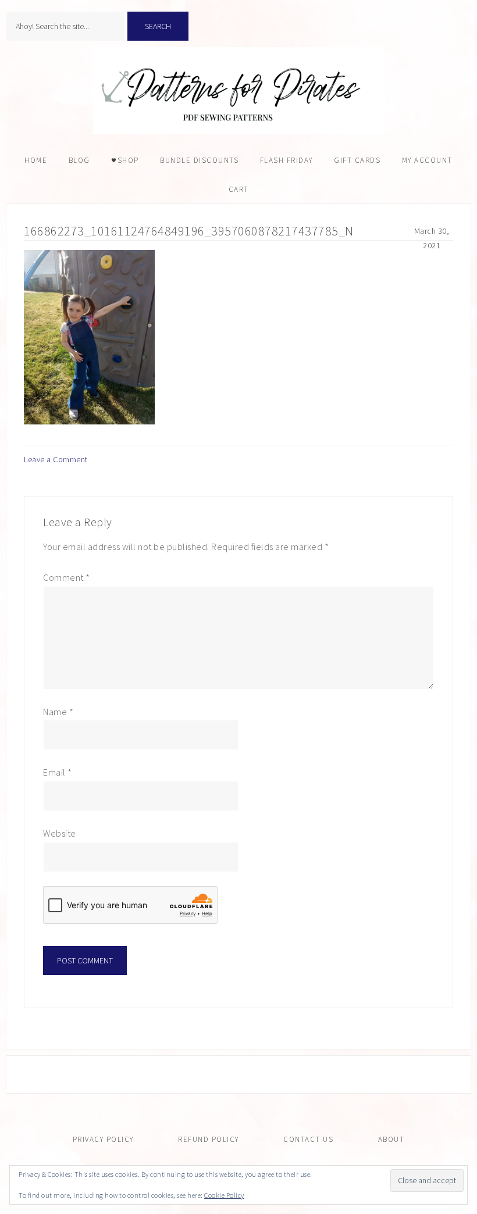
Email (57, 772)
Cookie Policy (224, 1195)
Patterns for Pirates (238, 90)
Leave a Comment (56, 459)
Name (58, 711)
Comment (66, 577)
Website (59, 833)
